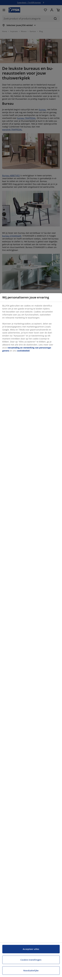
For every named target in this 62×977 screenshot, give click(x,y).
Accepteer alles (31, 949)
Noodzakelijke (31, 970)
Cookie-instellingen (30, 959)
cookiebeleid (23, 350)
